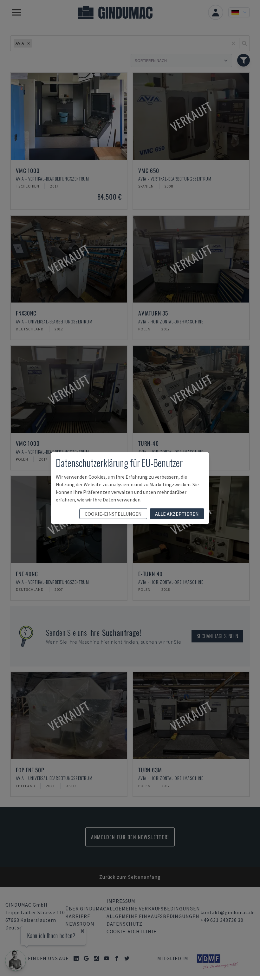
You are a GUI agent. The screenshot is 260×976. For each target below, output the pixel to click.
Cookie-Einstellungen (113, 513)
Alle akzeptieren (177, 513)
